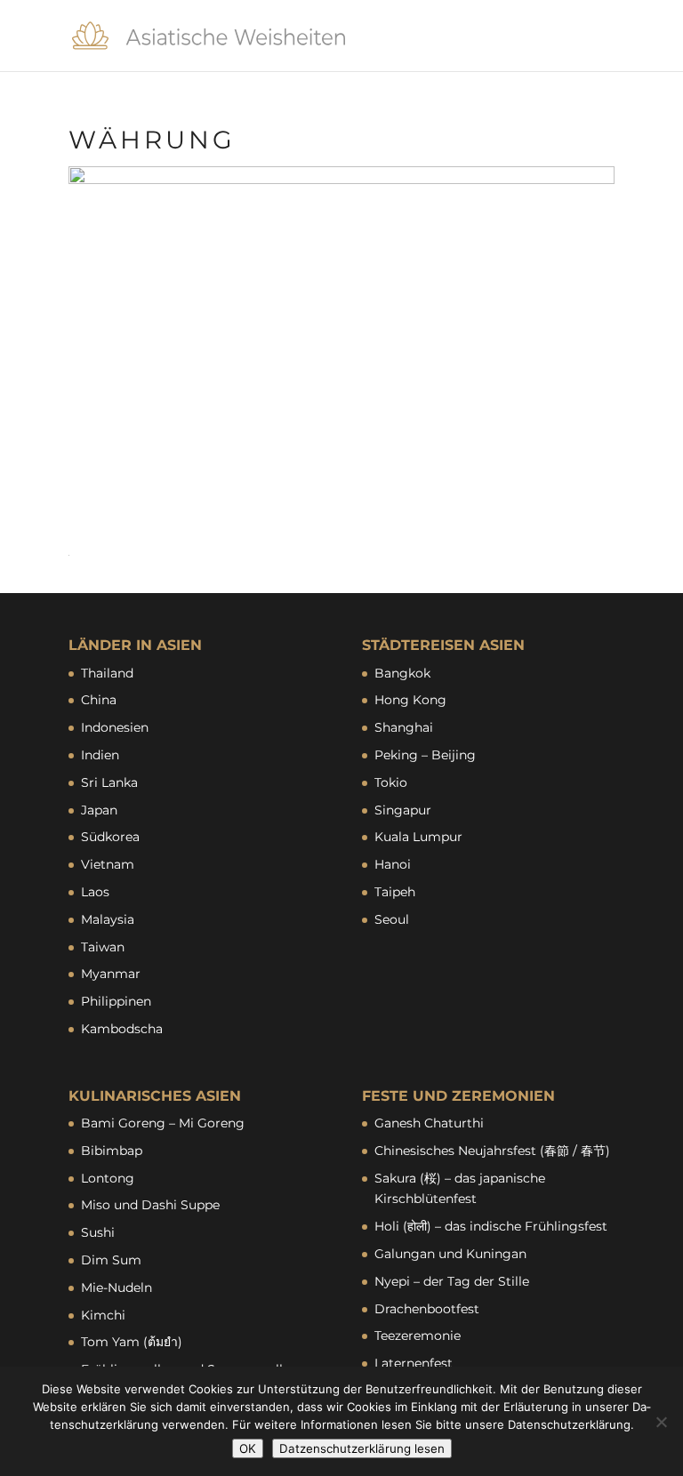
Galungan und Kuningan (450, 1254)
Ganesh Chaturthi (429, 1123)
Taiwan (103, 947)
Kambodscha (122, 1029)
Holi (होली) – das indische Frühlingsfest (490, 1226)
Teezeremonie (417, 1336)
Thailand (107, 673)
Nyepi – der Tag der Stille (451, 1281)
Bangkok (402, 673)
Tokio (390, 782)
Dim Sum (111, 1260)
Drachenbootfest (426, 1309)
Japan (99, 810)
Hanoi (392, 864)
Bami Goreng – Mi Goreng (163, 1123)
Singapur (402, 810)
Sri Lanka (109, 782)
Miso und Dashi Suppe (150, 1205)
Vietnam (107, 864)
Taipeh (394, 892)
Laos (95, 892)
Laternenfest (413, 1363)
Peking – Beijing (425, 755)
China (99, 700)
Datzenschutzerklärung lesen (362, 1448)
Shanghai (403, 727)
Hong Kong (410, 700)
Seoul (391, 919)
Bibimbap (111, 1151)
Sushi (98, 1232)
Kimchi (103, 1315)
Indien (100, 755)
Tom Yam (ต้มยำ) (131, 1342)
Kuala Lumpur (418, 837)
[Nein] (661, 1422)
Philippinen (116, 1001)
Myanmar (111, 974)
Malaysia (107, 919)
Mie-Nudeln (116, 1287)
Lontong (107, 1178)
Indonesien (115, 727)
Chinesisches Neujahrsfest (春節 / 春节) (492, 1151)
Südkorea (110, 837)
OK (247, 1448)
